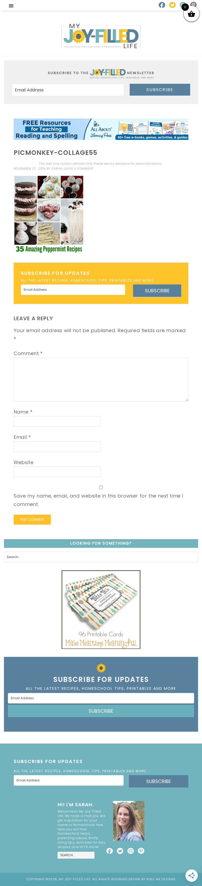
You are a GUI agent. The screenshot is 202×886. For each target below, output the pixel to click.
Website (23, 462)
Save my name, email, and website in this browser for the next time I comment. (98, 500)
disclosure (122, 164)
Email (22, 437)
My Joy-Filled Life (101, 36)
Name (23, 411)
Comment (28, 353)
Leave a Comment (79, 168)
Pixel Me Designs (161, 879)
